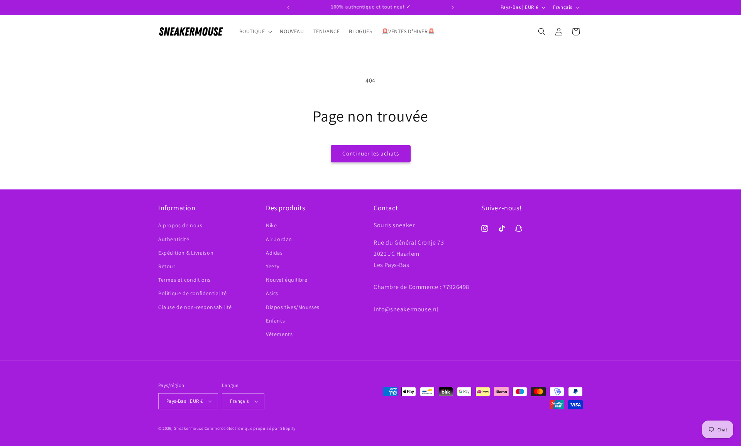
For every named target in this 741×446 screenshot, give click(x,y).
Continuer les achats (370, 153)
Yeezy (272, 266)
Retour (167, 266)
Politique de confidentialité (192, 293)
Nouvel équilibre (287, 279)
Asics (272, 293)
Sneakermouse (188, 428)
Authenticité (173, 239)
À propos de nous (180, 225)
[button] (255, 31)
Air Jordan (279, 239)
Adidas (274, 252)
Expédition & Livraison (185, 252)
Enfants (275, 320)
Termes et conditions (184, 279)
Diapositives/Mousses (293, 307)
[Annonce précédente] (288, 7)
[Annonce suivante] (452, 7)
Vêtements (279, 334)
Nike (271, 225)
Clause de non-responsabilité (195, 307)
